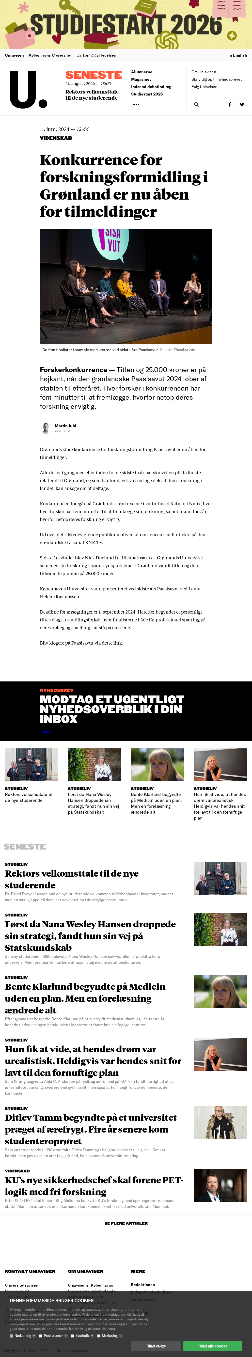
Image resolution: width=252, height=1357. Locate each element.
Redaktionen (143, 1284)
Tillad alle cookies (212, 1346)
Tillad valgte (156, 1346)
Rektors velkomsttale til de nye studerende (92, 94)
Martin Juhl (65, 425)
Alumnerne (141, 71)
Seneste (93, 75)
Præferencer (55, 1335)
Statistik (84, 1335)
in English (237, 55)
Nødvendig (25, 1335)
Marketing (111, 1335)
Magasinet (141, 79)
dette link (112, 642)
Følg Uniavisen (204, 86)
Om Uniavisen (203, 71)
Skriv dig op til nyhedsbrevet (216, 79)
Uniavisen (14, 55)
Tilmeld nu (48, 731)
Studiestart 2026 (147, 94)
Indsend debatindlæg (151, 86)
